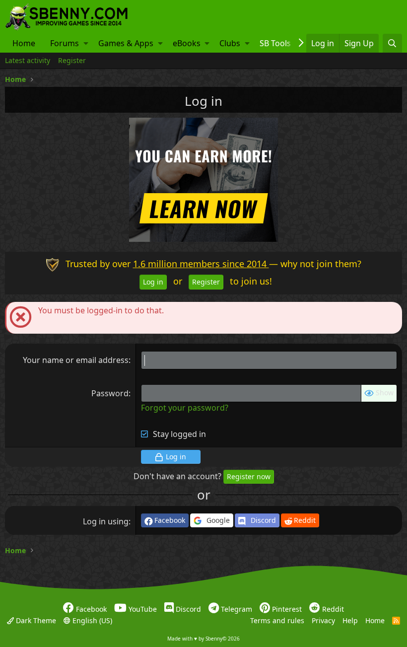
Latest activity (27, 60)
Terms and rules (277, 620)
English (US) (91, 620)
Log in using (106, 521)
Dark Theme (35, 620)
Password (110, 393)
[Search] (392, 43)
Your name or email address (76, 360)
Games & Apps (125, 43)
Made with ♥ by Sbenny (203, 638)
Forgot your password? (184, 407)
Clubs (229, 43)
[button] (86, 43)
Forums (64, 43)
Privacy (323, 620)
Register (72, 60)
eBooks (187, 43)
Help (350, 620)
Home (23, 43)
